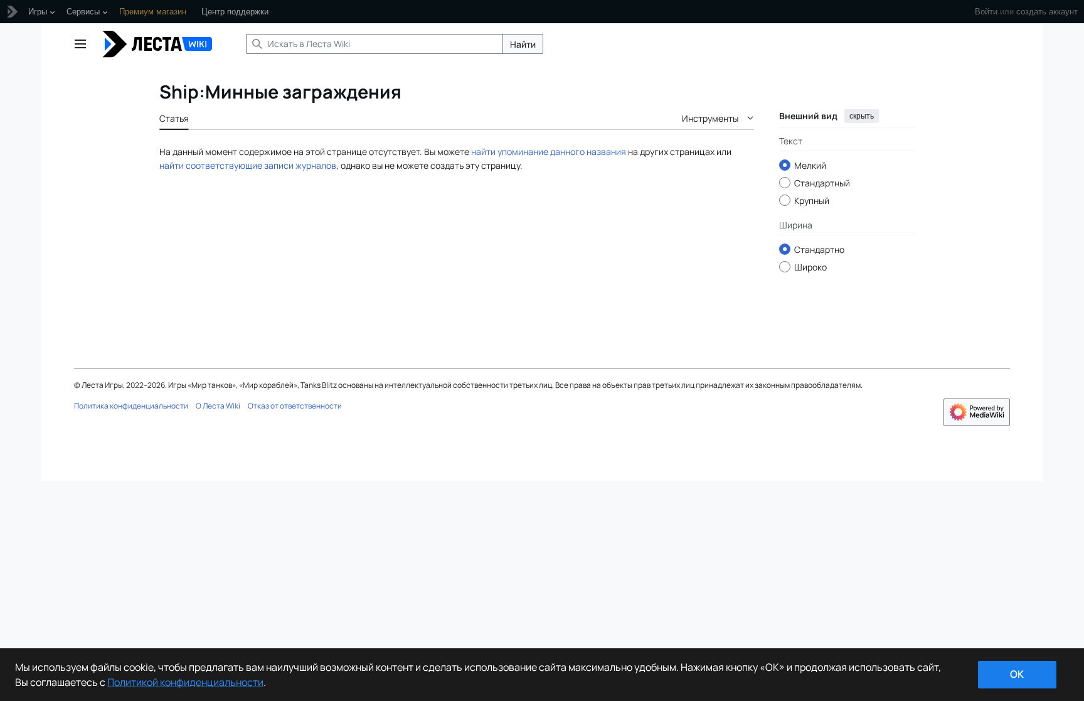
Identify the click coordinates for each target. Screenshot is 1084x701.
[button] (80, 44)
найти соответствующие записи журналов (247, 165)
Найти (523, 44)
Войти (986, 11)
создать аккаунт (1047, 11)
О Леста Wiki (218, 405)
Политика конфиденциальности (131, 405)
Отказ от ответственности (295, 405)
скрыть (861, 116)
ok (1017, 674)
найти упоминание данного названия (548, 152)
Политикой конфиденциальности (185, 682)
